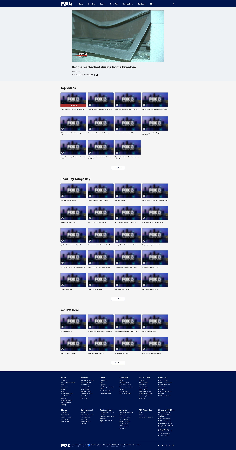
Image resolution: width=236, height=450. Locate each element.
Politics (63, 391)
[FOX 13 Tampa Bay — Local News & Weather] (67, 4)
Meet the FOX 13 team (126, 412)
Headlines (83, 412)
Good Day (123, 378)
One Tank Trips (143, 387)
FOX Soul (161, 389)
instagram (165, 445)
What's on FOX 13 (86, 421)
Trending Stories (85, 417)
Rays (101, 382)
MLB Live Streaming (164, 419)
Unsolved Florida (66, 396)
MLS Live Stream (163, 435)
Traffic (121, 380)
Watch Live (162, 378)
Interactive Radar (86, 382)
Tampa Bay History (144, 396)
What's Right (142, 380)
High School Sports (105, 393)
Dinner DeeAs (143, 385)
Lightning (102, 385)
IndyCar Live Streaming (165, 423)
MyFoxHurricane (85, 396)
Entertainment (87, 410)
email (173, 445)
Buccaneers (103, 380)
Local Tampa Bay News (68, 382)
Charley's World (124, 382)
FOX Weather (85, 398)
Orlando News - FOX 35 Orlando (107, 413)
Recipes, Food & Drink (145, 393)
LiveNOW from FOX (164, 385)
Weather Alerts (85, 389)
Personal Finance (66, 417)
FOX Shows (84, 419)
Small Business (65, 421)
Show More (118, 167)
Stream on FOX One (166, 410)
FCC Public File (123, 423)
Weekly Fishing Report (106, 391)
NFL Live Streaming (164, 412)
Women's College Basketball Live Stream (165, 430)
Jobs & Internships (124, 417)
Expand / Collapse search (174, 4)
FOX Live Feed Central (164, 391)
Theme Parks (143, 389)
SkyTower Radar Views (87, 380)
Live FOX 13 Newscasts (165, 382)
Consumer (64, 387)
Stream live (142, 415)
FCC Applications (124, 426)
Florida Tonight (143, 382)
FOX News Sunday (66, 400)
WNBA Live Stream (164, 433)
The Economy (65, 419)
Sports (102, 378)
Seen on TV (64, 398)
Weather (84, 378)
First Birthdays (123, 391)
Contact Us (122, 428)
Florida (63, 385)
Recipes (121, 389)
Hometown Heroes (125, 385)
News (63, 378)
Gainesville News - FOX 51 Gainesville (108, 417)
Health (63, 389)
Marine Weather (85, 387)
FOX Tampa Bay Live (164, 396)
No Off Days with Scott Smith (107, 387)
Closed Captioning (124, 421)
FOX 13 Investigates (67, 393)
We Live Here (144, 378)
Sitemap (63, 405)
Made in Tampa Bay (145, 391)
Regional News (106, 410)
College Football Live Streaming (164, 415)
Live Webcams (85, 385)
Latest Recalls (65, 415)
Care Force (142, 398)
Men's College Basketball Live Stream (165, 426)
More (152, 4)
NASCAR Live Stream (164, 421)
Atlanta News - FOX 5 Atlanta (106, 421)
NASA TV (161, 393)
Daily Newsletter (66, 402)
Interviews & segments (146, 417)
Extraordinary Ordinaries (126, 387)
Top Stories (64, 380)
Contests (83, 423)
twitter (162, 445)
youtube (169, 445)
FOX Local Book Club (87, 415)
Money (64, 410)
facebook (158, 445)
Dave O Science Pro (125, 393)
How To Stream (163, 380)
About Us (123, 410)
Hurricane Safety (86, 391)
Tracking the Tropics (87, 393)
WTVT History (123, 419)
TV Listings (122, 415)
